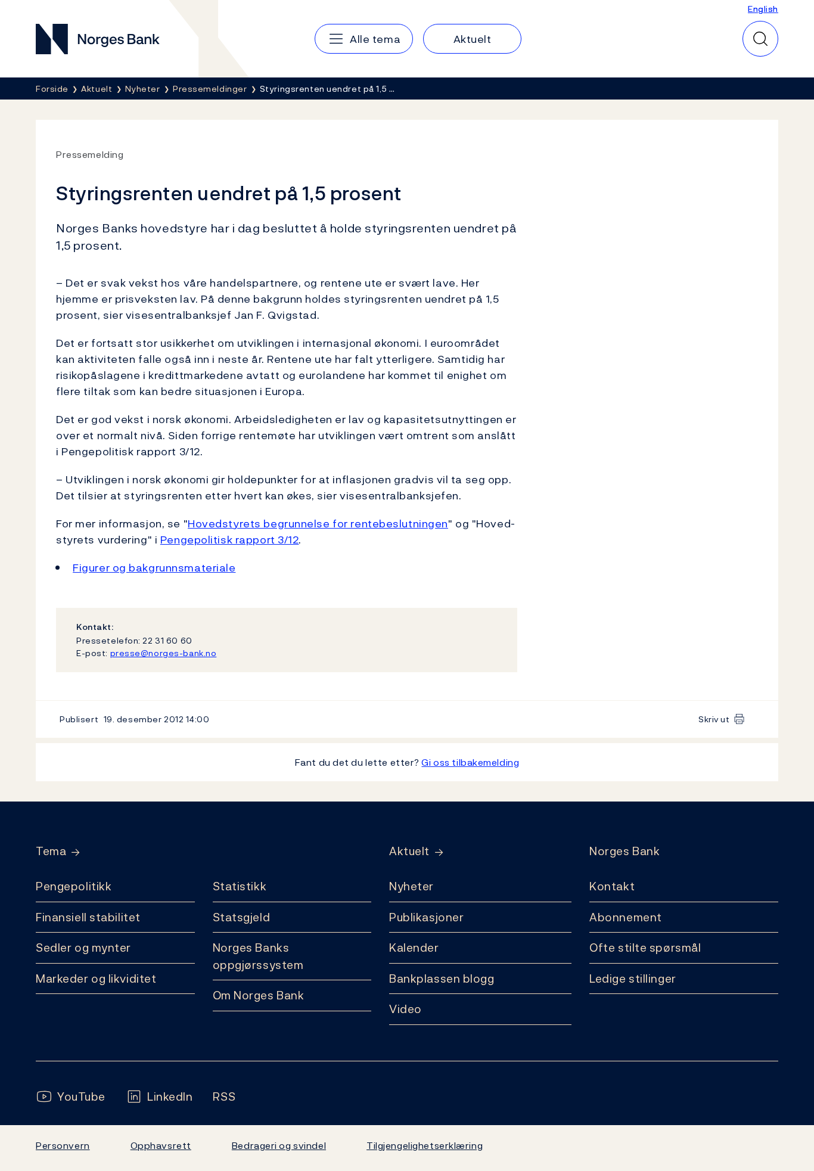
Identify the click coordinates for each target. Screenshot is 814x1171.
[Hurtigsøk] (760, 39)
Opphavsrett (161, 1145)
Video (405, 1009)
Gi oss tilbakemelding (470, 762)
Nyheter (411, 886)
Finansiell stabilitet (88, 917)
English (763, 8)
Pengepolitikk (73, 886)
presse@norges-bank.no (163, 653)
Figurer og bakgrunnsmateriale (154, 568)
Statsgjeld (242, 917)
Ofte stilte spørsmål (645, 947)
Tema (51, 851)
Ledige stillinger (632, 978)
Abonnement (625, 917)
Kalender (414, 947)
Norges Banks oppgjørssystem (258, 956)
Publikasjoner (426, 917)
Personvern (63, 1145)
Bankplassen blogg (442, 978)
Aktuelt (409, 851)
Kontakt (612, 886)
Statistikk (240, 886)
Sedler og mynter (83, 947)
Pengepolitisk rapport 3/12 (229, 540)
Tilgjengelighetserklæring (424, 1145)
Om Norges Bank (259, 995)
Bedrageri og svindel (279, 1145)
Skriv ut (714, 719)
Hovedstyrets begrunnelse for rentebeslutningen (318, 523)
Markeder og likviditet (96, 978)
